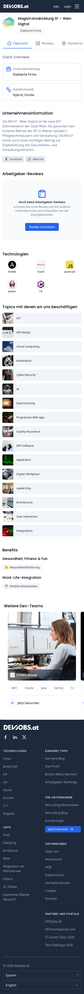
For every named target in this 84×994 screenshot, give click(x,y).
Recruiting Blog (56, 813)
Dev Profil (52, 766)
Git (5, 782)
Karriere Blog (55, 758)
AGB (48, 867)
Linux (7, 758)
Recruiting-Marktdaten (62, 805)
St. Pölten (10, 887)
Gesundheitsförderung (22, 567)
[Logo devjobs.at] (16, 6)
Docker (8, 798)
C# (5, 774)
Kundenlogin (54, 820)
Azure (7, 790)
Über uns (52, 851)
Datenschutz (54, 875)
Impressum (53, 859)
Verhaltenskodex (57, 883)
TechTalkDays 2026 (59, 945)
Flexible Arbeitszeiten (21, 586)
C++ (6, 806)
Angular (9, 813)
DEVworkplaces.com (60, 929)
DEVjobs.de (53, 921)
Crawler (51, 891)
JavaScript (10, 766)
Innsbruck (10, 850)
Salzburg (9, 843)
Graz (6, 835)
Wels (6, 858)
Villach (8, 879)
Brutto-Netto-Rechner (61, 774)
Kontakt (51, 898)
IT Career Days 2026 (59, 937)
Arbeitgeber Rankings (61, 782)
